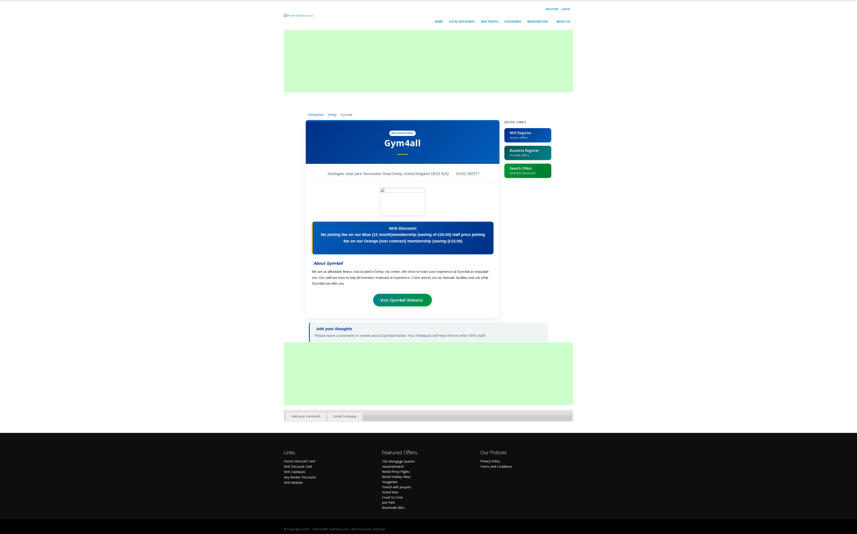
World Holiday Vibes (396, 477)
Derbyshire (316, 115)
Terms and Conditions (496, 466)
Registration (537, 21)
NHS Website (293, 482)
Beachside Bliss (393, 507)
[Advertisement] (418, 61)
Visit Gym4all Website (401, 300)
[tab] (306, 416)
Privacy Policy (490, 461)
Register (552, 9)
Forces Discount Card (299, 461)
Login (566, 9)
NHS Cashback (294, 472)
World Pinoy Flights (396, 471)
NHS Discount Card (298, 466)
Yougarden (390, 482)
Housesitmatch (393, 466)
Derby (332, 115)
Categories (512, 21)
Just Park (388, 502)
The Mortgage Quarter (398, 461)
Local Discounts (462, 21)
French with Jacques (396, 487)
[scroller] (849, 528)
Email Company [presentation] (345, 416)
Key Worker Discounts (300, 477)
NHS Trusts (489, 21)
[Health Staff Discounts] (298, 15)
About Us (563, 21)
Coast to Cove (392, 497)
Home (439, 21)
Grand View (390, 492)
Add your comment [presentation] (306, 416)
